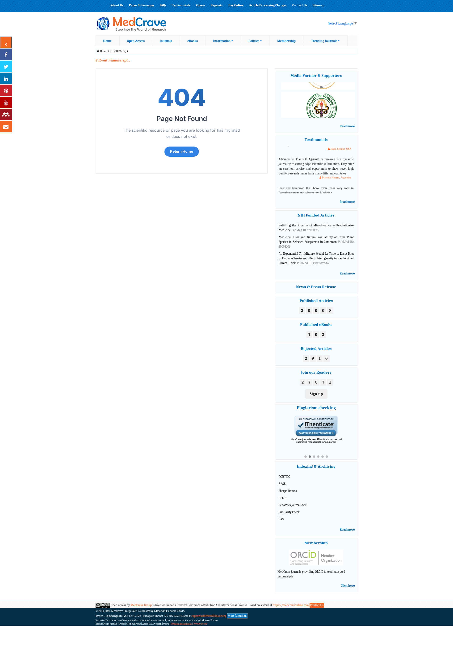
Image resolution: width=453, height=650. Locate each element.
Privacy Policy (200, 619)
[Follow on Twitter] (6, 66)
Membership (286, 41)
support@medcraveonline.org (208, 611)
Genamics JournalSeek (292, 501)
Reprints (217, 5)
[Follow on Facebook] (6, 54)
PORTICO (284, 472)
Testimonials (181, 5)
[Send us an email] (6, 126)
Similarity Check (289, 507)
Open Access (136, 41)
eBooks (192, 41)
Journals (166, 41)
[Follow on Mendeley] (6, 114)
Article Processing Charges (268, 5)
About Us (117, 5)
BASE (282, 479)
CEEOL (283, 493)
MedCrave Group (141, 601)
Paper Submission (141, 5)
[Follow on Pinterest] (6, 90)
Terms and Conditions (181, 619)
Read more (347, 126)
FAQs (163, 5)
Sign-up (316, 394)
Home (107, 41)
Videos (200, 5)
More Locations (237, 611)
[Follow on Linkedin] (6, 78)
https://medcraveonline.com (291, 601)
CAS (281, 514)
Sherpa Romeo (288, 486)
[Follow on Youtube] (6, 102)
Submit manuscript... (113, 60)
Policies (253, 41)
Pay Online (235, 5)
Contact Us (299, 5)
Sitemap (318, 5)
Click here (348, 581)
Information (222, 41)
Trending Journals (324, 41)
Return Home (181, 151)
